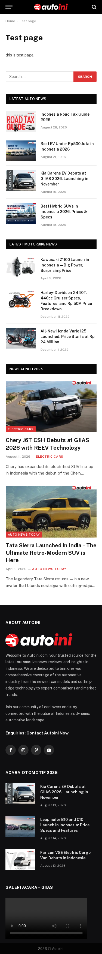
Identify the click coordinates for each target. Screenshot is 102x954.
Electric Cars (20, 429)
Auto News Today (24, 534)
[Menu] (9, 7)
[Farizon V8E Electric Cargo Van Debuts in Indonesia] (20, 859)
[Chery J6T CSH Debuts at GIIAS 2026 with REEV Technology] (51, 406)
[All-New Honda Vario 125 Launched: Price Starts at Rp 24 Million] (21, 338)
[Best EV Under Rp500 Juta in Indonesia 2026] (21, 150)
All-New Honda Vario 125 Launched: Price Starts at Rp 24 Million (68, 336)
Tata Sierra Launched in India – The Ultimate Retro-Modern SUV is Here (51, 552)
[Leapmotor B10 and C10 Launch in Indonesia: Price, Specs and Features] (20, 826)
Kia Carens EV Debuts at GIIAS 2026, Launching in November (64, 178)
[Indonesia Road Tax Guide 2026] (21, 121)
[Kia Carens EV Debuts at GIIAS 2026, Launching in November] (21, 180)
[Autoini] (51, 7)
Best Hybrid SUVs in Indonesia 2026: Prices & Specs (64, 211)
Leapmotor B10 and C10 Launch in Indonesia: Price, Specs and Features (65, 825)
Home (10, 21)
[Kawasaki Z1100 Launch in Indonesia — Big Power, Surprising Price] (21, 266)
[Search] (94, 7)
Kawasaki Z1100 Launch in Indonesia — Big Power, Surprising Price (65, 265)
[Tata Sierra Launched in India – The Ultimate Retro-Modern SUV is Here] (51, 512)
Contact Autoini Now (47, 732)
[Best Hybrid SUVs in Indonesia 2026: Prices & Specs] (21, 213)
